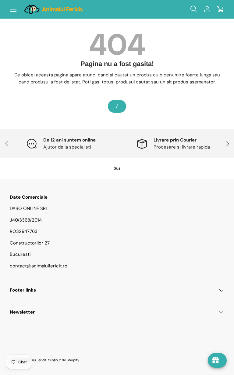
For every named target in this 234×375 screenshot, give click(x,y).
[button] (220, 9)
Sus (117, 168)
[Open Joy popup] (217, 360)
